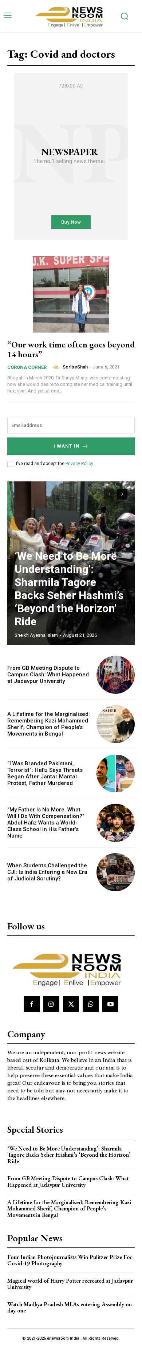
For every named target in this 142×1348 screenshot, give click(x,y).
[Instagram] (51, 1004)
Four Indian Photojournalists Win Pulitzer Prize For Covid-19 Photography (69, 1260)
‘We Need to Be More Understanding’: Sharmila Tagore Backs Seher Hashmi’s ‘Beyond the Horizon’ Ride (69, 589)
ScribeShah (75, 367)
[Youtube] (110, 1004)
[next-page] (122, 494)
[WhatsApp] (91, 1004)
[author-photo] (57, 367)
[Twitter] (71, 1004)
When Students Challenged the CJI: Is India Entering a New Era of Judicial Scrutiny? (47, 872)
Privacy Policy (79, 463)
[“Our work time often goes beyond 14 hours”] (71, 294)
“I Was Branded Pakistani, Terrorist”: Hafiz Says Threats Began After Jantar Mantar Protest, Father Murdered (45, 773)
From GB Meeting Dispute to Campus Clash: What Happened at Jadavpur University (48, 674)
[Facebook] (32, 1004)
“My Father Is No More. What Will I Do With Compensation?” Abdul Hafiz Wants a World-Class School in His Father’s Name (45, 822)
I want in (67, 446)
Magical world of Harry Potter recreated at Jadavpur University (70, 1284)
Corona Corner (27, 367)
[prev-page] (109, 494)
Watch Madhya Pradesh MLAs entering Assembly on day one (69, 1307)
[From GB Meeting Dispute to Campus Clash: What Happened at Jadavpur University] (115, 675)
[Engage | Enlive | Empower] (71, 16)
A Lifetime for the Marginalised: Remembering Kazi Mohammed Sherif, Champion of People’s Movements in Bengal (48, 724)
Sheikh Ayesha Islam (36, 635)
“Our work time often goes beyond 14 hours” (71, 349)
